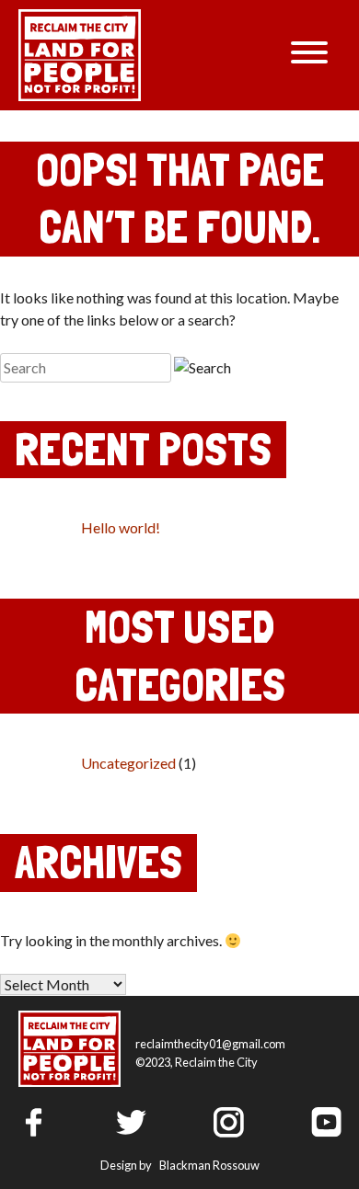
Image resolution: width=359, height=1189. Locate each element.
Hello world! (120, 527)
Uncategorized (128, 763)
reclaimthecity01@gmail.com (210, 1043)
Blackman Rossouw (209, 1165)
